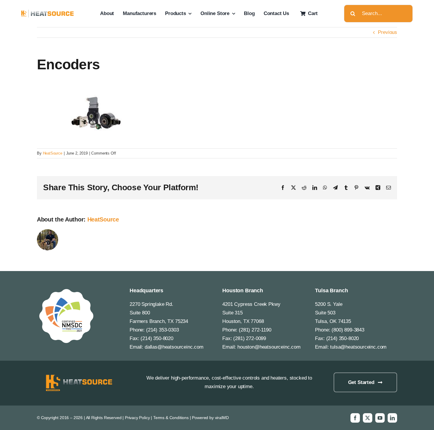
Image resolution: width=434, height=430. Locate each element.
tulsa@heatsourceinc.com (358, 347)
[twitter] (367, 418)
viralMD (222, 417)
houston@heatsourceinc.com (269, 347)
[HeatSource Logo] (47, 12)
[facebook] (355, 418)
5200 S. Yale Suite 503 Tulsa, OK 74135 (333, 312)
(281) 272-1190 (255, 330)
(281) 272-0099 (249, 338)
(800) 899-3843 (348, 330)
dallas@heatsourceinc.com (174, 347)
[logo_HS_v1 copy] (78, 375)
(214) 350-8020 (157, 338)
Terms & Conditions (171, 417)
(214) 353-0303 (162, 330)
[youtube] (380, 418)
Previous (387, 32)
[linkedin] (392, 418)
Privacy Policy (137, 417)
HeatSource (52, 153)
